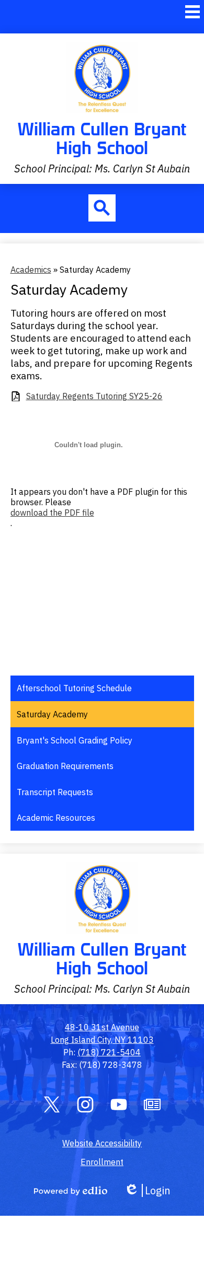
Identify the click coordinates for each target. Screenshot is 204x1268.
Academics (30, 269)
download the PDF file (52, 512)
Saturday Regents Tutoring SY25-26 (94, 396)
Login (147, 1190)
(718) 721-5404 (109, 1052)
